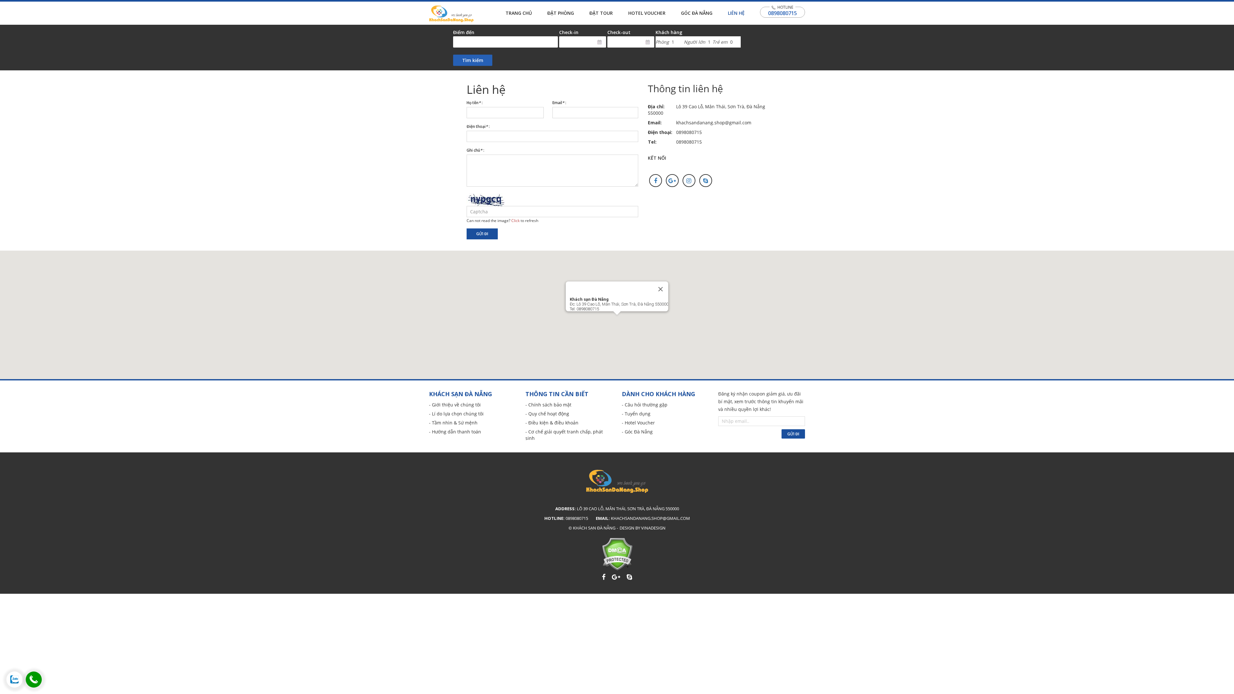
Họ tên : (475, 102)
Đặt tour (601, 13)
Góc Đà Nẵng (696, 13)
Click (515, 220)
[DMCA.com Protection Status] (617, 554)
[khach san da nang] (14, 680)
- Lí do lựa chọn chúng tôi (456, 414)
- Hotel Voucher (638, 423)
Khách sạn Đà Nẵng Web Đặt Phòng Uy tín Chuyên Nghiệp (451, 13)
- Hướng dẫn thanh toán (455, 432)
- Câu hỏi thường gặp (644, 405)
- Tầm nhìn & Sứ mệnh (453, 423)
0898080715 (782, 13)
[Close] (660, 289)
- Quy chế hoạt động (547, 414)
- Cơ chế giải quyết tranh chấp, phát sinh (564, 435)
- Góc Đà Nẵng (637, 432)
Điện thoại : (478, 126)
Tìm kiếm (472, 60)
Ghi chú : (475, 150)
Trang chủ (518, 13)
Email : (559, 102)
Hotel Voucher (647, 13)
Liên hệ (736, 13)
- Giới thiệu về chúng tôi (455, 405)
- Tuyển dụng (636, 414)
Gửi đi (482, 233)
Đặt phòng (560, 13)
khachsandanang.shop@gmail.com (713, 123)
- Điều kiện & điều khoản (551, 423)
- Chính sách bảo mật (548, 405)
